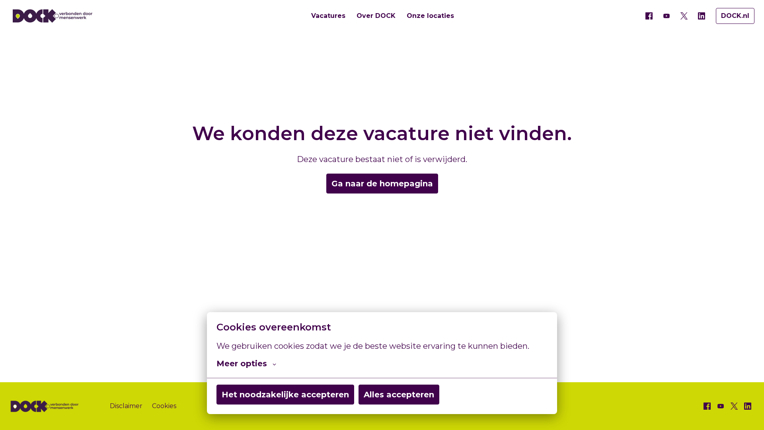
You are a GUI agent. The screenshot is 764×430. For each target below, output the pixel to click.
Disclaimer (126, 406)
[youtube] (666, 16)
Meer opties (241, 363)
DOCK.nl (735, 16)
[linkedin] (701, 16)
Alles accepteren (399, 394)
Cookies (164, 406)
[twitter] (684, 16)
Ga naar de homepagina (382, 183)
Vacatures (328, 16)
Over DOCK (376, 16)
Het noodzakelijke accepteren (285, 394)
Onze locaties (430, 16)
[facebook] (649, 16)
